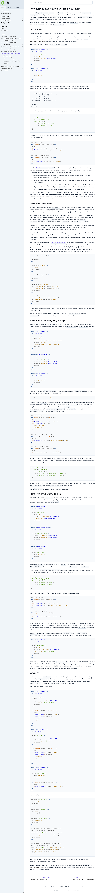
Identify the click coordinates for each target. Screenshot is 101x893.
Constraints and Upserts (8, 40)
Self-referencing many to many (9, 51)
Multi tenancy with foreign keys (9, 49)
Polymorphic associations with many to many (11, 53)
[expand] (22, 11)
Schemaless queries (6, 68)
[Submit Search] (32, 3)
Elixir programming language (71, 890)
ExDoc (53, 890)
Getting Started (5, 18)
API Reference (5, 11)
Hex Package (44, 886)
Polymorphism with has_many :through (12, 60)
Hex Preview (52, 886)
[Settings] (94, 3)
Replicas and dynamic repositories (10, 66)
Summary (5, 63)
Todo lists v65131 (7, 56)
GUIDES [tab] (3, 7)
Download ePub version (78, 886)
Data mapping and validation (9, 42)
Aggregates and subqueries (8, 36)
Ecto (7, 2)
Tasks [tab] (16, 7)
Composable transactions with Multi (11, 38)
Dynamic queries (5, 44)
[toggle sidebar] (22, 2)
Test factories (4, 71)
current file (58, 886)
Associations (4, 30)
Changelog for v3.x (6, 13)
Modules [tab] (9, 7)
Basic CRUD (4, 28)
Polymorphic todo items (9, 58)
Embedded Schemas (6, 21)
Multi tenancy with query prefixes (10, 47)
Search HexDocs (66, 886)
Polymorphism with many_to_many (12, 61)
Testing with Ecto (5, 23)
